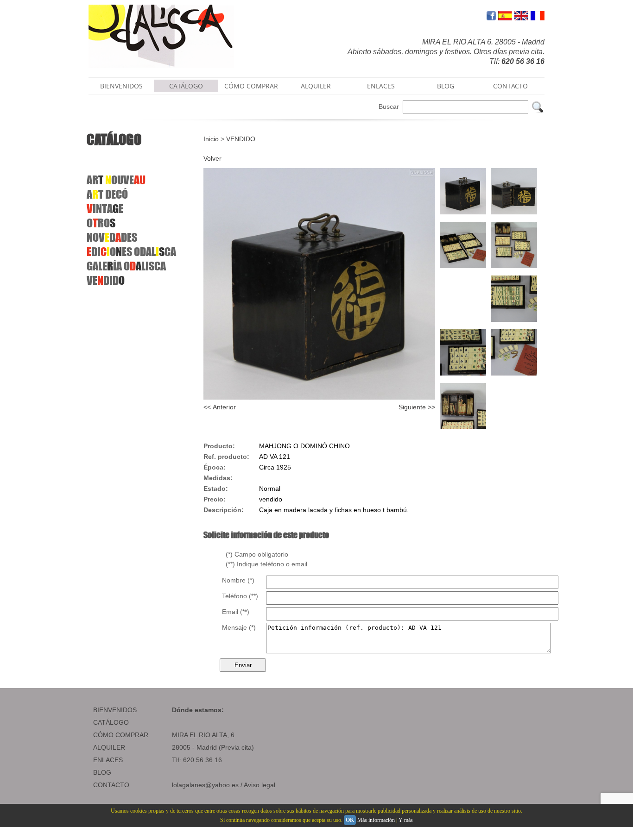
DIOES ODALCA (131, 251)
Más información (376, 820)
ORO (101, 223)
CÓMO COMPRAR (251, 85)
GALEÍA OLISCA (126, 266)
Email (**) (235, 611)
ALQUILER (316, 85)
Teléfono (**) (240, 596)
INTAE (105, 208)
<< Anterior (219, 407)
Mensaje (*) (239, 627)
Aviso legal (259, 785)
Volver (212, 158)
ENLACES (381, 85)
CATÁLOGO (186, 85)
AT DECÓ (107, 194)
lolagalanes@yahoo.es (205, 785)
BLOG (445, 85)
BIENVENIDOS (121, 85)
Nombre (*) (238, 580)
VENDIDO (240, 139)
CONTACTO (510, 85)
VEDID (106, 280)
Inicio (211, 139)
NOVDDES (112, 237)
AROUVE (116, 180)
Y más (406, 820)
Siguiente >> (417, 407)
